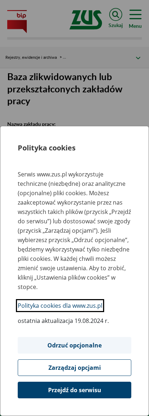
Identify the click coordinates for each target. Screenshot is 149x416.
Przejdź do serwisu (74, 390)
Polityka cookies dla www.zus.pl (60, 306)
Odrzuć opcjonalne (74, 345)
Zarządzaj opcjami (74, 368)
